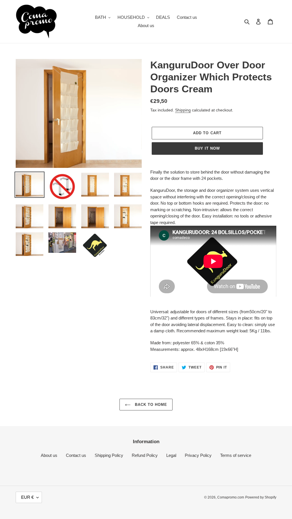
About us (49, 455)
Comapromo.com (230, 497)
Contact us (76, 455)
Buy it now (207, 148)
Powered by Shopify (260, 497)
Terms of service (235, 455)
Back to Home (150, 404)
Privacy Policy (198, 455)
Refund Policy (145, 455)
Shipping (183, 110)
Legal (171, 455)
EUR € (27, 497)
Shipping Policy (109, 455)
